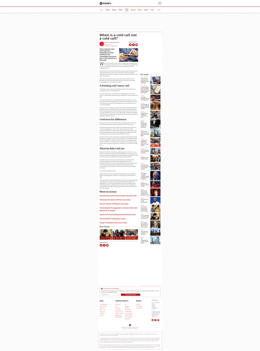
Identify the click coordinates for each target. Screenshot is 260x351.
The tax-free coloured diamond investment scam (118, 215)
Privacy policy (130, 328)
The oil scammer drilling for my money (114, 204)
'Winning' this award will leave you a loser (115, 200)
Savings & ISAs (152, 10)
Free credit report (129, 315)
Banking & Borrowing (114, 10)
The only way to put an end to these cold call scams (118, 196)
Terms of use (124, 328)
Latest (101, 9)
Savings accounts (119, 311)
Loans (116, 306)
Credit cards (118, 304)
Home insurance (128, 311)
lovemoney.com (129, 327)
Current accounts (119, 313)
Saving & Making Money (127, 9)
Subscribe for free (130, 294)
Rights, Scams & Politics (133, 10)
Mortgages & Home (120, 10)
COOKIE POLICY (102, 311)
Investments (127, 318)
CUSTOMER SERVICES (103, 304)
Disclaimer (136, 328)
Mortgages (117, 308)
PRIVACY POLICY (103, 310)
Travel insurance (128, 313)
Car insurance (128, 309)
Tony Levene (108, 44)
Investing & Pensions (146, 10)
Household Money (108, 10)
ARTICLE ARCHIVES (103, 306)
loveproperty (139, 308)
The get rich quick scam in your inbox (113, 223)
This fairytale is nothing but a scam (113, 219)
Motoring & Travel (139, 10)
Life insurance (118, 310)
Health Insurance (129, 317)
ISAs (125, 304)
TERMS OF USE (102, 308)
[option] (106, 234)
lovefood (138, 304)
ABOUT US (102, 315)
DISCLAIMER (102, 313)
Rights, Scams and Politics (112, 42)
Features (158, 9)
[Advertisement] (130, 22)
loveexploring (139, 306)
